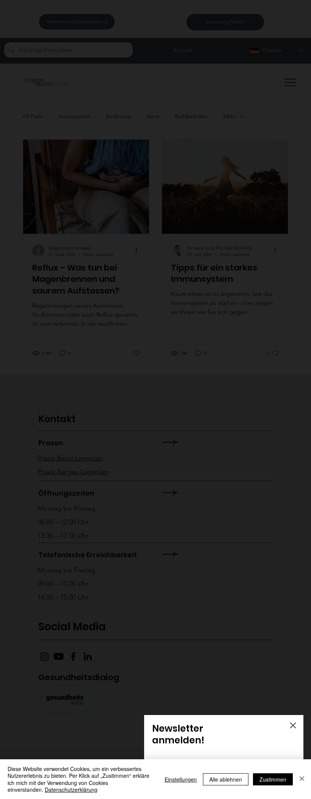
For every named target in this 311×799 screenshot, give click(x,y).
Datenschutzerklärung (71, 789)
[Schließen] (301, 779)
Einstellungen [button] (181, 779)
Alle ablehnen (225, 779)
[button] (293, 726)
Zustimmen (272, 779)
